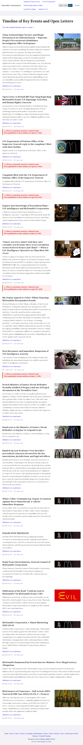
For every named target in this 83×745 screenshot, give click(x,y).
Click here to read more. (11, 86)
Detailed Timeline (45, 736)
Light (60, 5)
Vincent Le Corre (45, 741)
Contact (22, 733)
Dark (65, 5)
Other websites (54, 733)
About (12, 733)
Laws (62, 733)
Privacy (45, 733)
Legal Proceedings (30, 9)
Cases (16, 733)
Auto (70, 5)
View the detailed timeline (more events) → (18, 27)
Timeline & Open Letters (32, 2)
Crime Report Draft (71, 733)
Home (7, 733)
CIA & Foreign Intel (48, 2)
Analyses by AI (43, 9)
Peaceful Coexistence (11, 5)
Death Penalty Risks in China (33, 5)
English (77, 5)
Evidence (35, 736)
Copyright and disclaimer (34, 733)
